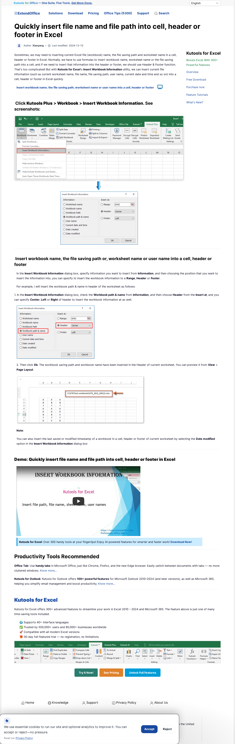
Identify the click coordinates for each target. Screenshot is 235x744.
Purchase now (195, 87)
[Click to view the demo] (158, 87)
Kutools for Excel (36, 600)
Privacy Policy (126, 702)
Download (75, 13)
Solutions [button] (56, 13)
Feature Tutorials (197, 94)
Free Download (196, 79)
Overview (192, 72)
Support (143, 13)
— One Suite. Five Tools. (53, 3)
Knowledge (60, 702)
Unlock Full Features (142, 672)
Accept (149, 729)
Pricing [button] (93, 13)
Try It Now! (86, 672)
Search (164, 13)
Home (29, 702)
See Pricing (111, 672)
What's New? (194, 102)
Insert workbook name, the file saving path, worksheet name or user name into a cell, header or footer (85, 87)
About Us (161, 702)
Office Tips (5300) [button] (118, 13)
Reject (167, 729)
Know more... (48, 570)
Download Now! (181, 542)
